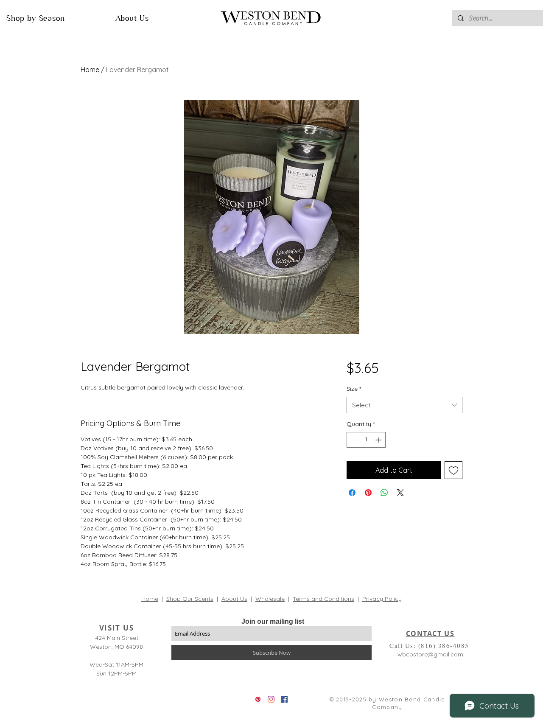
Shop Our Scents (189, 599)
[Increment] (379, 439)
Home (90, 69)
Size (354, 388)
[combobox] (404, 405)
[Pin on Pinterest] (368, 493)
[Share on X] (400, 493)
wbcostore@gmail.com (430, 654)
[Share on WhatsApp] (384, 493)
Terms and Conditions (323, 599)
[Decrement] (353, 439)
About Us (234, 599)
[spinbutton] (366, 439)
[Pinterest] (258, 699)
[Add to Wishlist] (453, 470)
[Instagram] (271, 699)
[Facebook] (284, 699)
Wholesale (270, 599)
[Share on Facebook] (352, 493)
